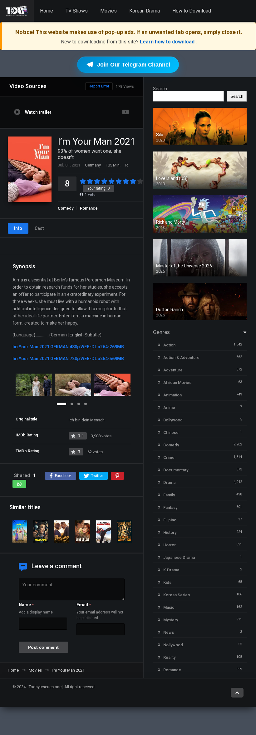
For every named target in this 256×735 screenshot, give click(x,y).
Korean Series (176, 595)
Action (169, 345)
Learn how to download (168, 42)
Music (169, 607)
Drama (169, 482)
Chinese (171, 432)
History (169, 532)
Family (169, 495)
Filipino (169, 520)
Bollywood (173, 420)
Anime (169, 407)
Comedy (65, 208)
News (168, 632)
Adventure (173, 370)
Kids (167, 582)
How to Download (191, 11)
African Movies (177, 382)
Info (18, 228)
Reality (169, 657)
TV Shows (77, 11)
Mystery (170, 620)
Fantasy (170, 507)
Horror (169, 545)
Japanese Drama (179, 557)
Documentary (175, 470)
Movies (108, 11)
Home (46, 11)
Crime (169, 457)
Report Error (99, 86)
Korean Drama (144, 11)
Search (160, 88)
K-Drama (171, 570)
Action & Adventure (181, 357)
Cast (39, 228)
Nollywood (173, 645)
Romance (89, 208)
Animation (172, 395)
